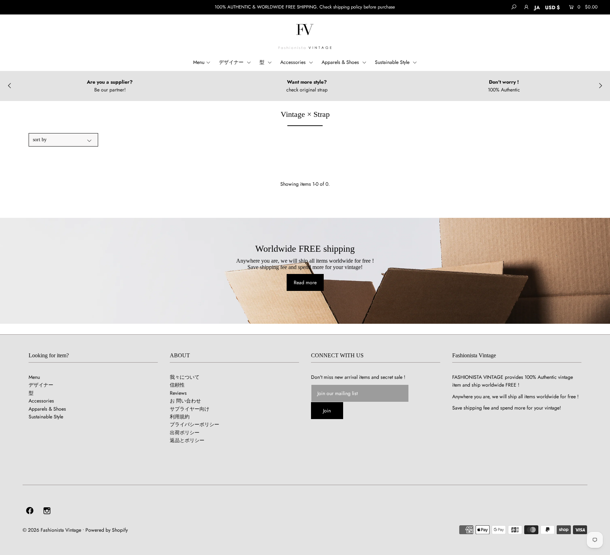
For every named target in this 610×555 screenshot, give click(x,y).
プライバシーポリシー (194, 424)
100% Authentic (504, 89)
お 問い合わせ (185, 400)
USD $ (552, 7)
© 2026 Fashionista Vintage (52, 529)
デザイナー (232, 62)
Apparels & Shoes (341, 62)
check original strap (307, 89)
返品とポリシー (187, 440)
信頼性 (177, 384)
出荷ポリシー (184, 432)
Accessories (293, 62)
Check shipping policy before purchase (357, 7)
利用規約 (180, 416)
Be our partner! (110, 89)
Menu (198, 62)
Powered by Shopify (106, 529)
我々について (184, 377)
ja (537, 7)
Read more (305, 282)
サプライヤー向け (189, 408)
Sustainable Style (393, 62)
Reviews (178, 392)
